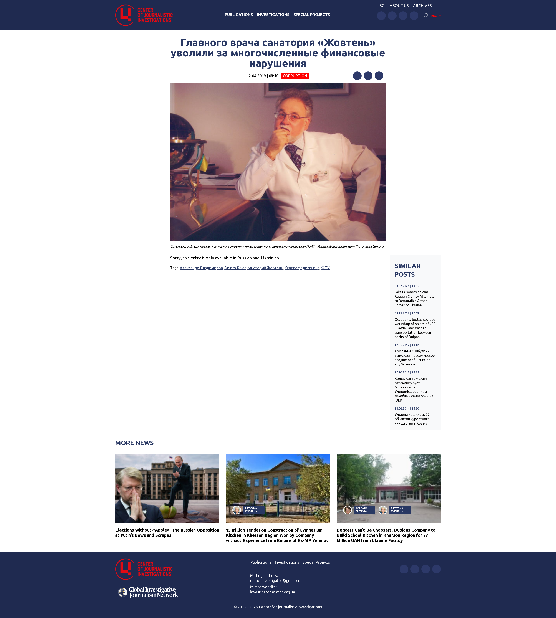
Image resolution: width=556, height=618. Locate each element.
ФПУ (325, 268)
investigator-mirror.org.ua (272, 592)
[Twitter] (368, 75)
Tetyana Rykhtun (251, 510)
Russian (244, 257)
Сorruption (295, 76)
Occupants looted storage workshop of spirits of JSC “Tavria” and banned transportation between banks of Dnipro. (415, 328)
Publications (239, 14)
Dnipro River (235, 268)
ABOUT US (399, 5)
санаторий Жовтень (265, 268)
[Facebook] (357, 75)
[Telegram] (379, 75)
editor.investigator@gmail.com (277, 580)
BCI (382, 5)
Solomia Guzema (361, 510)
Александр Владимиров (201, 268)
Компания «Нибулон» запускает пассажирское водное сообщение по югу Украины (415, 357)
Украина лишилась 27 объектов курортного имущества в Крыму (412, 419)
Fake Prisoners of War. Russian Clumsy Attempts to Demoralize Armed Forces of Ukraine (414, 298)
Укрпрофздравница (302, 268)
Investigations (273, 14)
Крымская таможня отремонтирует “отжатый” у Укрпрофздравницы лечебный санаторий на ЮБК (414, 389)
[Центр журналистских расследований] (146, 15)
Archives (422, 5)
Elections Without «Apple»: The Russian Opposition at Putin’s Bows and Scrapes (167, 532)
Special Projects (312, 14)
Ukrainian (270, 257)
